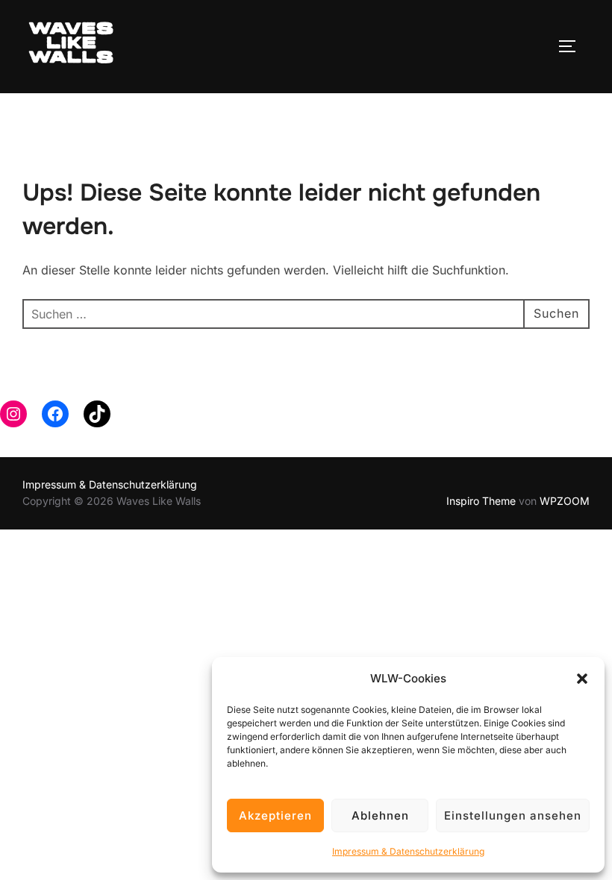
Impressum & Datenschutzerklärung (408, 851)
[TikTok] (97, 413)
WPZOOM (565, 500)
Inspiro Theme (481, 500)
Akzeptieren (275, 815)
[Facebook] (55, 413)
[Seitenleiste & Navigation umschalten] (572, 46)
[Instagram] (13, 413)
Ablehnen (380, 815)
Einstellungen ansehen (512, 815)
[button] (582, 678)
